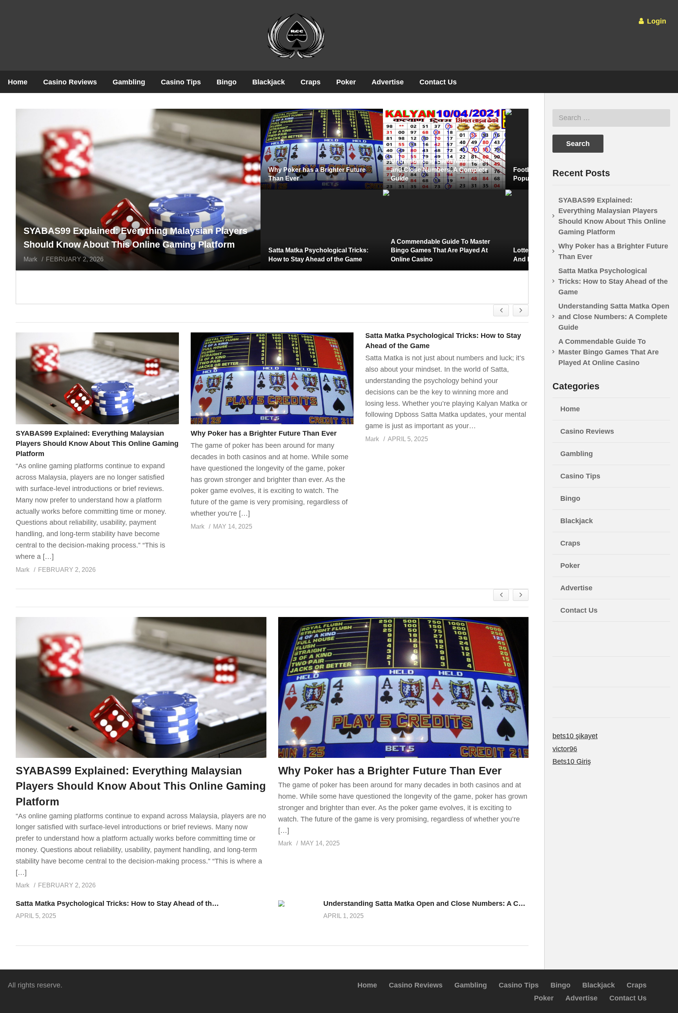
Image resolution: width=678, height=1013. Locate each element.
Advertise (388, 82)
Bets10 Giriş (571, 761)
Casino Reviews (70, 82)
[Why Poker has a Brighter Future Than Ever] (272, 378)
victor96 (564, 749)
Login (655, 21)
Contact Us (438, 82)
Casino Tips (181, 82)
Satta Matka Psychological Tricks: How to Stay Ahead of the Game (126, 903)
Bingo (227, 82)
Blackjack (268, 82)
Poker (346, 82)
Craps (311, 82)
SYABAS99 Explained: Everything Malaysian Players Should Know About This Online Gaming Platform (97, 443)
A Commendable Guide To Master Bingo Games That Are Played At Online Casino (608, 352)
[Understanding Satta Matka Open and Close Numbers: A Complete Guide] (297, 915)
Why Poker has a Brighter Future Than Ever (264, 433)
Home (17, 82)
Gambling (129, 82)
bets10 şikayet (575, 736)
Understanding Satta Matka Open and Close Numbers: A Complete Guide (445, 903)
